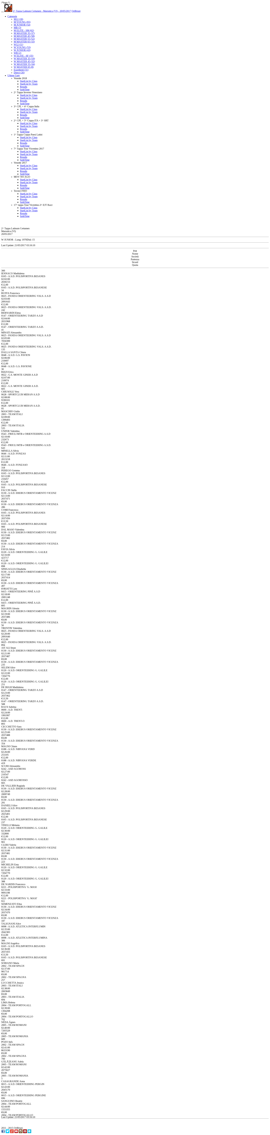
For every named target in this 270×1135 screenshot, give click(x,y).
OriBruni (76, 11)
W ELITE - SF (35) (23, 55)
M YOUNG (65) (22, 22)
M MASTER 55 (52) (24, 39)
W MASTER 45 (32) (24, 61)
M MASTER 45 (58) (24, 36)
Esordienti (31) (21, 69)
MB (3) (17, 27)
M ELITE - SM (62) (24, 30)
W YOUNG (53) (22, 47)
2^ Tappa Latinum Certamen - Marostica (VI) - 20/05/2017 (42, 11)
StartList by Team (29, 84)
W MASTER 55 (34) (24, 64)
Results (23, 86)
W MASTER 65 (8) (24, 67)
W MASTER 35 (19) (24, 58)
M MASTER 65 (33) (24, 41)
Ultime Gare (14, 75)
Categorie (12, 16)
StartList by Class (28, 81)
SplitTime (25, 89)
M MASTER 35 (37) (24, 33)
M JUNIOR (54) (22, 24)
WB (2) (17, 53)
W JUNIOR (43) (22, 50)
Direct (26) (19, 72)
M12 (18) (18, 19)
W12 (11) (18, 44)
